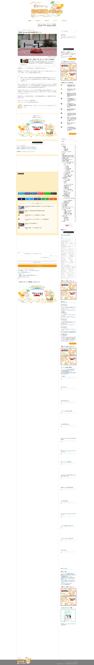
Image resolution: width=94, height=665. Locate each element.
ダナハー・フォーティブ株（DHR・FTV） (69, 191)
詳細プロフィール (73, 58)
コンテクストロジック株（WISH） (70, 199)
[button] (75, 31)
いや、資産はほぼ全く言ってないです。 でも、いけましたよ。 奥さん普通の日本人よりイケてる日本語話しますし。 (68, 322)
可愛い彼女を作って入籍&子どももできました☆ (68, 316)
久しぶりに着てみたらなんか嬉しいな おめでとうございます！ (68, 315)
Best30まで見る (73, 133)
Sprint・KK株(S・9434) (70, 175)
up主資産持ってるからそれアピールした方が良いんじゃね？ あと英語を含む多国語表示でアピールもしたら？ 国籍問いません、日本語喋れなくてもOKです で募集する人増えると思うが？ (68, 338)
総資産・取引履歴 (69, 160)
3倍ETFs (70, 181)
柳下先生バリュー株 (70, 185)
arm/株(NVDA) (70, 173)
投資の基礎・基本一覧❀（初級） (69, 155)
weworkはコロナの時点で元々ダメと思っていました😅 (68, 330)
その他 (69, 221)
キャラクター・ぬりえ (70, 214)
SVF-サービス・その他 (71, 171)
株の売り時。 (70, 150)
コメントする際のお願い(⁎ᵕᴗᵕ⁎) (24, 272)
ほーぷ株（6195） (70, 196)
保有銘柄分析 (69, 177)
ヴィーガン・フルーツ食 (69, 151)
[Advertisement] (37, 164)
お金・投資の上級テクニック (69, 159)
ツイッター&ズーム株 (71, 184)
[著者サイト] (21, 199)
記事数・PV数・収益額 (70, 213)
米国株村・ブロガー (70, 212)
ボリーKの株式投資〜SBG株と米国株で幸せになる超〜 (68, 373)
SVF (70, 164)
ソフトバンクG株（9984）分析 (69, 162)
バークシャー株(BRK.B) (70, 200)
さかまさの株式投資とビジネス (67, 370)
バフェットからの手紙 (69, 208)
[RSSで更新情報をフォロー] (53, 199)
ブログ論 (69, 209)
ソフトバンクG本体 (70, 163)
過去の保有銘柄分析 (69, 195)
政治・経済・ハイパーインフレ (69, 206)
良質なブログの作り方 (70, 210)
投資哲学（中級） (69, 158)
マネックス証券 (32, 148)
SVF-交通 (71, 167)
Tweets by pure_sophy (65, 235)
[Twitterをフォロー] (29, 199)
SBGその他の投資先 (70, 176)
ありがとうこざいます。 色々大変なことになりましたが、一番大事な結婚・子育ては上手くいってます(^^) (68, 308)
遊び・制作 (70, 218)
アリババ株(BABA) (70, 172)
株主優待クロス (70, 194)
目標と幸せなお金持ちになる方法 (69, 156)
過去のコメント (73, 343)
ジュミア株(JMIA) (70, 180)
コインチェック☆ (30, 151)
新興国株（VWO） (70, 201)
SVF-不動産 (71, 169)
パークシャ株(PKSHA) (70, 189)
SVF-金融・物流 (71, 168)
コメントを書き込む (37, 265)
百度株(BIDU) (70, 186)
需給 (70, 147)
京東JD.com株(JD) (21, 173)
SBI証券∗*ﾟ (33, 147)
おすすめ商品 (69, 205)
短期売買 (69, 146)
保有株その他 (70, 188)
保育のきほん (70, 217)
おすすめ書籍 (69, 204)
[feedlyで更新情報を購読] (45, 199)
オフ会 (69, 152)
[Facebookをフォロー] (37, 199)
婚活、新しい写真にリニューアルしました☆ (67, 324)
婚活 (69, 154)
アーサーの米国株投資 (65, 584)
